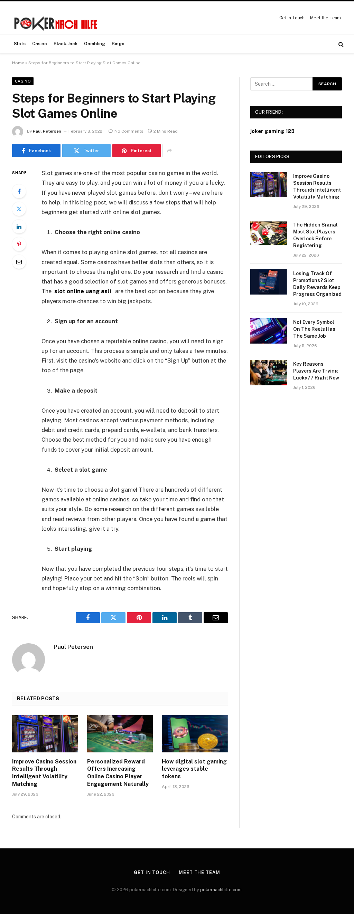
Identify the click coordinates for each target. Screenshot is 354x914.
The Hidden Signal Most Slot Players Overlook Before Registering (315, 235)
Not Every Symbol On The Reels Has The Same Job (314, 329)
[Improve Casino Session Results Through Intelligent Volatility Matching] (45, 733)
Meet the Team (325, 18)
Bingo (118, 43)
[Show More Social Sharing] (169, 150)
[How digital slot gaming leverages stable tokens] (195, 733)
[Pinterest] (19, 244)
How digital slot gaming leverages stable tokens (194, 769)
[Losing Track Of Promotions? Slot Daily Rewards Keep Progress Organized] (268, 282)
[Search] (340, 44)
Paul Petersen (47, 131)
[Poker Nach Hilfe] (56, 18)
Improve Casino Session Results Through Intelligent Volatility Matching (44, 772)
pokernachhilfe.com (221, 889)
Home (18, 62)
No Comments (128, 131)
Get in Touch (292, 18)
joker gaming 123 (272, 131)
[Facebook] (19, 191)
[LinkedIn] (19, 226)
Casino (39, 43)
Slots (20, 43)
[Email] (19, 262)
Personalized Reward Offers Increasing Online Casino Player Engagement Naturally (118, 772)
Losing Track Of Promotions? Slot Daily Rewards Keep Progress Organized (317, 284)
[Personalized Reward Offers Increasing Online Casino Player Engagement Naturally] (120, 733)
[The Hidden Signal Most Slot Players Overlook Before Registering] (268, 233)
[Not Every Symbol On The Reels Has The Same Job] (268, 330)
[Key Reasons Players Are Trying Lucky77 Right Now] (268, 372)
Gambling (94, 43)
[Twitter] (19, 209)
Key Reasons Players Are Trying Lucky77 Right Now (316, 371)
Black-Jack (65, 43)
